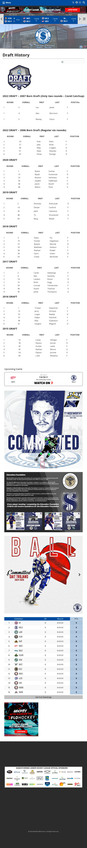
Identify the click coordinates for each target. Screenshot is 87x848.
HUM (21, 655)
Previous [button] (1, 19)
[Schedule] (84, 19)
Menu (8, 2)
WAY (21, 673)
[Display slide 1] (73, 610)
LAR (20, 632)
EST (20, 669)
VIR (20, 682)
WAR (21, 692)
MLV (21, 627)
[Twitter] (73, 2)
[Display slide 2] (75, 610)
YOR (20, 636)
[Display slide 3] (77, 610)
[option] (13, 19)
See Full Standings (43, 697)
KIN (20, 659)
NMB (21, 687)
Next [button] (79, 19)
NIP (20, 641)
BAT (21, 664)
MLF (21, 650)
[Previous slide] (7, 575)
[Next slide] (79, 575)
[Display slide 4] (78, 610)
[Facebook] (76, 2)
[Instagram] (80, 2)
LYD (20, 678)
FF (20, 622)
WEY (21, 646)
